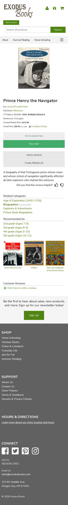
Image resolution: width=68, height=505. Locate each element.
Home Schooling (42, 39)
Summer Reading (21, 39)
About (5, 39)
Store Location (11, 22)
